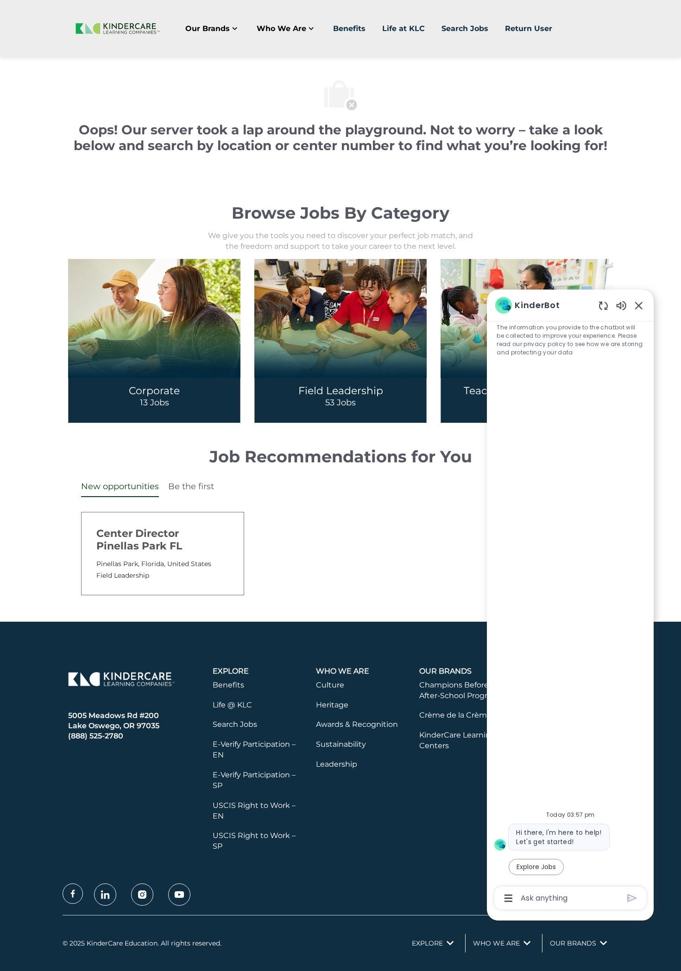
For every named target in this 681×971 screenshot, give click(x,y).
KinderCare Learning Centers (457, 740)
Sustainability (341, 744)
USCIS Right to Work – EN (254, 810)
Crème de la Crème (455, 715)
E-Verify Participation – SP (254, 780)
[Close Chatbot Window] (639, 305)
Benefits (349, 28)
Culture (330, 685)
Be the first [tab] (191, 486)
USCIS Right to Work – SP (254, 841)
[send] (632, 898)
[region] (570, 601)
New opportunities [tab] (120, 486)
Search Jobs (464, 28)
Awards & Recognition (357, 724)
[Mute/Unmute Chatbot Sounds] (621, 305)
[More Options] (508, 898)
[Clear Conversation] (603, 305)
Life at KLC (403, 28)
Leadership (336, 764)
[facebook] (73, 893)
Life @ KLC (232, 704)
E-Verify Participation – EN (254, 749)
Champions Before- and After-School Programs (463, 690)
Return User (528, 28)
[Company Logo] (115, 28)
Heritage (332, 704)
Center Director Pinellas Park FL (139, 540)
